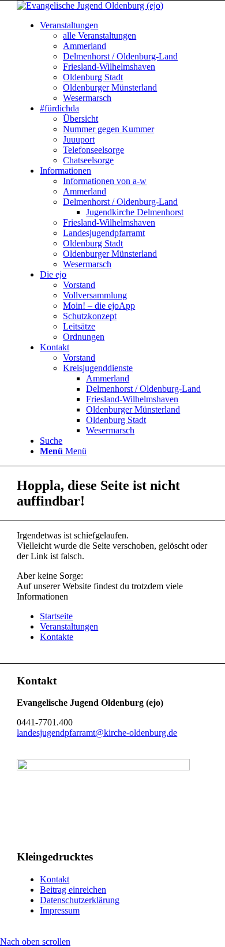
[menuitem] (69, 25)
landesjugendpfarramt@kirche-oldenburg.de (97, 733)
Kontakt (54, 879)
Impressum (60, 910)
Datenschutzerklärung (79, 900)
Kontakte (56, 637)
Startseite (56, 616)
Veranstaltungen (69, 626)
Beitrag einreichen (73, 889)
